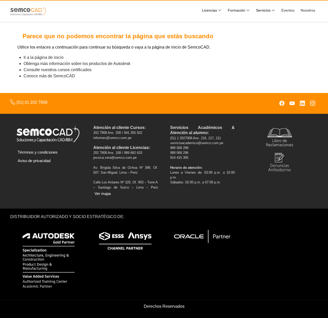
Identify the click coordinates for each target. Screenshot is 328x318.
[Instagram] (312, 103)
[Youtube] (292, 103)
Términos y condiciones (38, 152)
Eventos (287, 10)
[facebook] (282, 103)
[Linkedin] (302, 103)
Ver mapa (103, 193)
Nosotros (308, 10)
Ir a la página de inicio (44, 57)
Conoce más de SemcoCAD (49, 76)
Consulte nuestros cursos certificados (57, 70)
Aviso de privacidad (34, 160)
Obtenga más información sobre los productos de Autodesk (77, 63)
